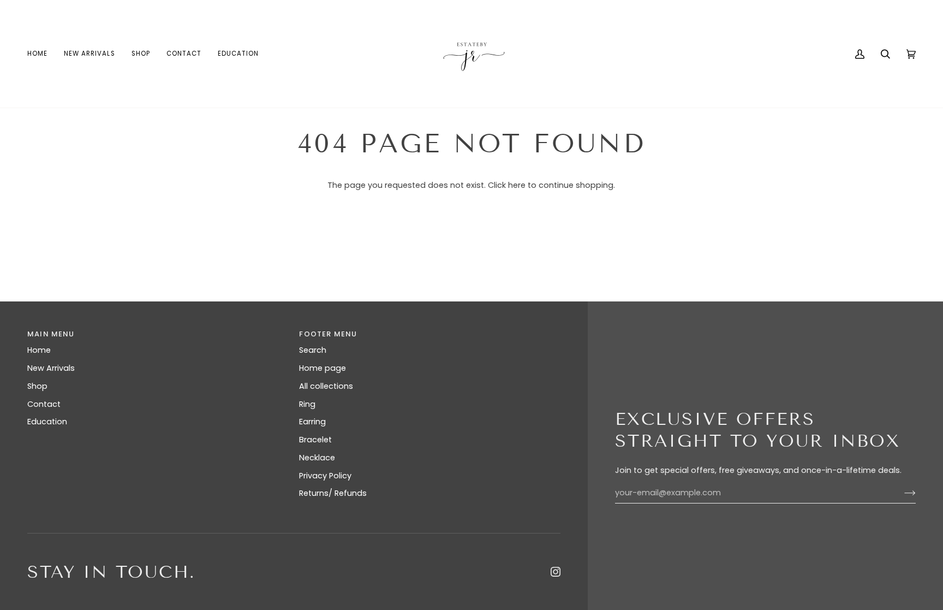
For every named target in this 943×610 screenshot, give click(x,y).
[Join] (901, 493)
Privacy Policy (325, 475)
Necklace (317, 457)
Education (47, 421)
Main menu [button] (51, 334)
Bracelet (315, 439)
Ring (307, 404)
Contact (44, 404)
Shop (37, 386)
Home (39, 350)
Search (312, 350)
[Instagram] (555, 572)
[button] (140, 54)
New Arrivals (51, 368)
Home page (322, 368)
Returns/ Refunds (333, 493)
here (517, 185)
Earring (312, 421)
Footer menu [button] (328, 334)
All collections (326, 386)
